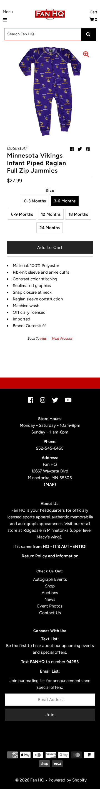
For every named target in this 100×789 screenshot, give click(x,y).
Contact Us (50, 612)
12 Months (51, 214)
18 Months (78, 214)
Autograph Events (50, 579)
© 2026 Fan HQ (29, 780)
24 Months (49, 227)
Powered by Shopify (68, 780)
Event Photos (49, 606)
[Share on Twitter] (80, 149)
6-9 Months (22, 214)
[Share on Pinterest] (88, 149)
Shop (50, 586)
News (49, 599)
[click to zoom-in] (86, 55)
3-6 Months (65, 201)
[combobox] (50, 34)
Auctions (50, 592)
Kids (43, 338)
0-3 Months (35, 201)
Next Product (62, 338)
